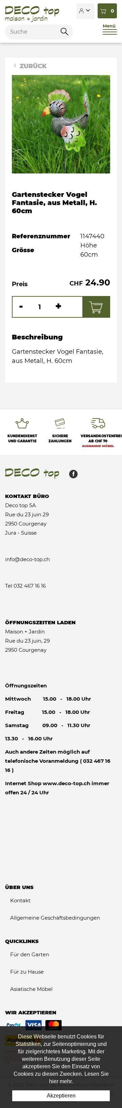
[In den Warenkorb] (95, 307)
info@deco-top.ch (27, 559)
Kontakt (20, 900)
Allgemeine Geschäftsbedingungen (55, 918)
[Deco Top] (32, 11)
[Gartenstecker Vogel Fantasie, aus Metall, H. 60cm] (61, 124)
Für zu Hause (27, 971)
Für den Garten (29, 954)
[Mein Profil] (85, 11)
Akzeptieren (61, 1095)
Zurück (32, 66)
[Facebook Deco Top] (71, 476)
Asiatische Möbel (31, 989)
